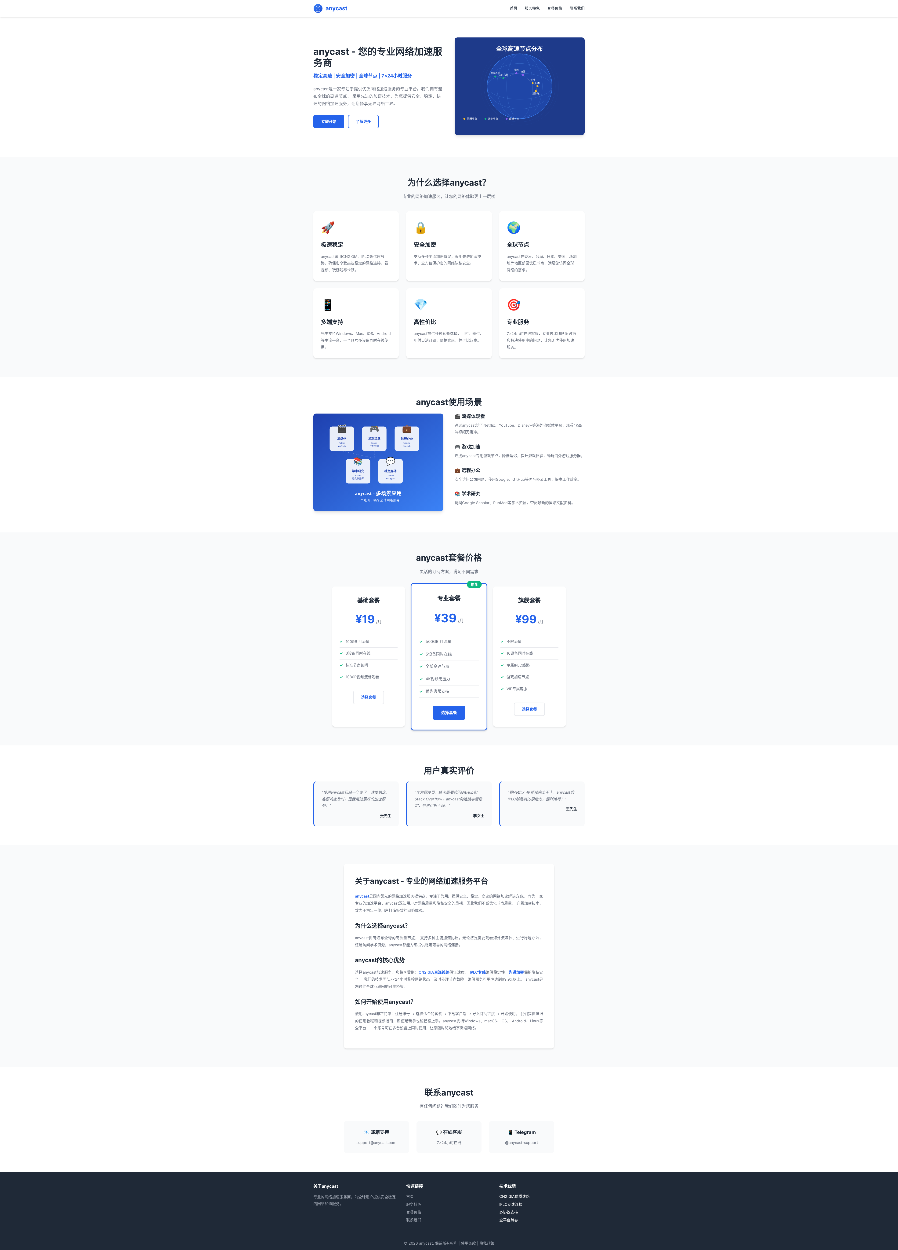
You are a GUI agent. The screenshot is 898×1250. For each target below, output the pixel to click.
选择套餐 (368, 697)
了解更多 (363, 121)
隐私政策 (486, 1243)
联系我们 (577, 8)
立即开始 (328, 121)
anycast (426, 1243)
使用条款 (468, 1243)
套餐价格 (554, 8)
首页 (513, 8)
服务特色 (532, 8)
